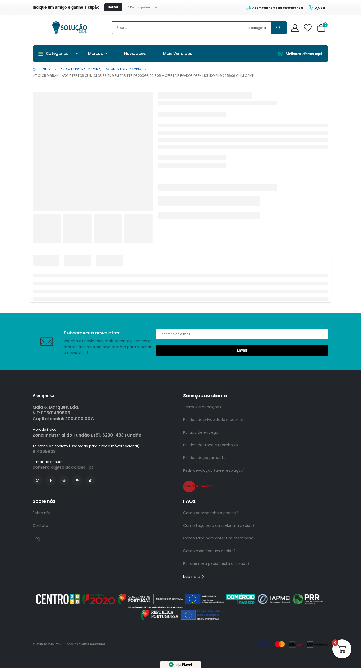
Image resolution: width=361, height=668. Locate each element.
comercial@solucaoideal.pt (63, 467)
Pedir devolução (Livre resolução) (214, 470)
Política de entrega (200, 432)
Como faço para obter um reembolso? (219, 538)
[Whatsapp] (38, 480)
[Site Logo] (69, 27)
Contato (40, 525)
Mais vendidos (177, 53)
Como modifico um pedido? (209, 550)
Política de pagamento (204, 457)
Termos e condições (202, 407)
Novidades (135, 53)
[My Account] (295, 28)
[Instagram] (64, 480)
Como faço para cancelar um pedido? (219, 525)
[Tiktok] (90, 480)
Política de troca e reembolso (210, 445)
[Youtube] (77, 480)
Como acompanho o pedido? (210, 512)
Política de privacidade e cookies (213, 419)
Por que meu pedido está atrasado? (216, 563)
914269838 (44, 451)
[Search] (278, 28)
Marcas (95, 53)
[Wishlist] (307, 28)
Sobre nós (42, 512)
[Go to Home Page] (34, 69)
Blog (36, 538)
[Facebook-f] (51, 480)
